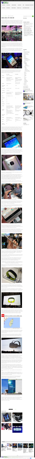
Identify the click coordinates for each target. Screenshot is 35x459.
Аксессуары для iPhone (27, 71)
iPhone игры (26, 69)
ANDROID (25, 63)
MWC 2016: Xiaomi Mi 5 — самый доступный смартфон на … (29, 103)
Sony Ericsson (25, 80)
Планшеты (25, 57)
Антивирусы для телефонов (27, 52)
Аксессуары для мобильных (26, 51)
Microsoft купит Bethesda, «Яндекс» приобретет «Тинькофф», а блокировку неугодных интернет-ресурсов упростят (28, 30)
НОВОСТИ (25, 56)
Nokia (25, 78)
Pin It (15, 409)
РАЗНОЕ (25, 61)
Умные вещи (25, 83)
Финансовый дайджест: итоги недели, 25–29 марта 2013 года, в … (30, 107)
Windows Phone (26, 81)
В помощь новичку (26, 53)
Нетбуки (25, 55)
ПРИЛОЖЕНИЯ (25, 58)
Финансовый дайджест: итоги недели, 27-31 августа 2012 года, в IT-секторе (29, 91)
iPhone (25, 67)
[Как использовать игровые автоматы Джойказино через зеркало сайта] (20, 445)
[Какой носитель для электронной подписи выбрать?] (9, 445)
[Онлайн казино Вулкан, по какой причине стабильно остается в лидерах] (14, 445)
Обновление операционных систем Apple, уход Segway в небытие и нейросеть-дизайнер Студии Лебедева (28, 35)
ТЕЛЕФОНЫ (25, 62)
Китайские (25, 82)
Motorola (25, 77)
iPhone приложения (27, 70)
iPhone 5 (26, 68)
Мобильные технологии (26, 54)
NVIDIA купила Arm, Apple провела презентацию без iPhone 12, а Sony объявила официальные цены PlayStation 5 (28, 33)
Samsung (25, 79)
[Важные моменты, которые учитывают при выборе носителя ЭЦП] (4, 445)
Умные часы (25, 84)
